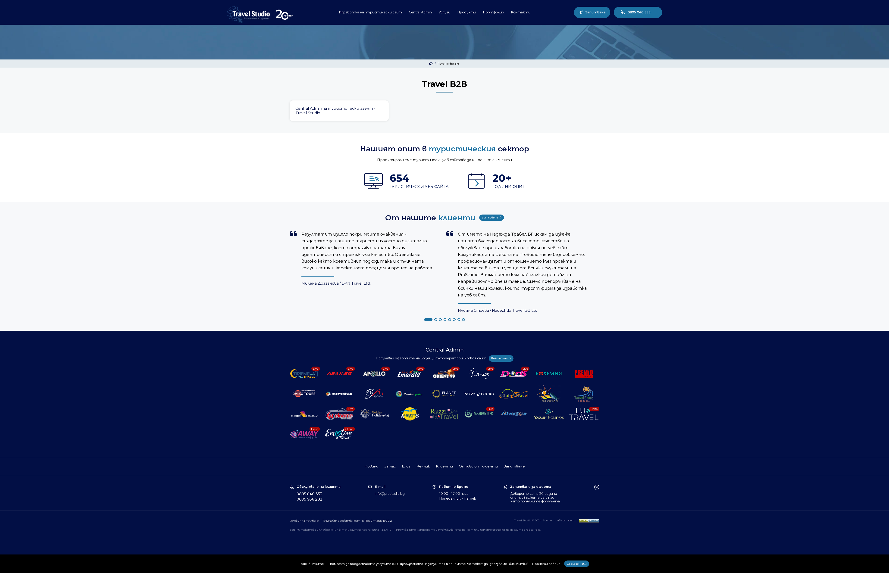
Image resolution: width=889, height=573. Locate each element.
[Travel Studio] (260, 14)
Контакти (520, 12)
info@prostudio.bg (390, 494)
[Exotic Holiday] (305, 414)
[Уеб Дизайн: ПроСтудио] (587, 520)
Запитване (595, 12)
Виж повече (490, 217)
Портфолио (493, 12)
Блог (406, 466)
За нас (390, 466)
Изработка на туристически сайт (370, 12)
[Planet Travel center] (444, 393)
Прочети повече (546, 564)
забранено (533, 529)
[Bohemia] (549, 373)
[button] (428, 319)
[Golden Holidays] (375, 414)
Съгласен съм (577, 563)
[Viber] (596, 494)
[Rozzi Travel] (444, 414)
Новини (371, 466)
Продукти (466, 12)
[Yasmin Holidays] (549, 414)
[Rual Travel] (375, 393)
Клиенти (444, 466)
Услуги (444, 12)
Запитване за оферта (530, 487)
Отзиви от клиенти (478, 466)
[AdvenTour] (514, 414)
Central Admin (420, 12)
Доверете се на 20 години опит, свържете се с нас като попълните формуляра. (535, 498)
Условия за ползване (304, 520)
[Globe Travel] (514, 393)
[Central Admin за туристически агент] (339, 110)
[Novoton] (549, 393)
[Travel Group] (584, 393)
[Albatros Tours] (409, 414)
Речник (423, 466)
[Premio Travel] (584, 373)
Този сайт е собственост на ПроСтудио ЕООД (357, 520)
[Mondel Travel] (409, 393)
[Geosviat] (340, 393)
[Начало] (431, 63)
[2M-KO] (305, 393)
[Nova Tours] (479, 393)
